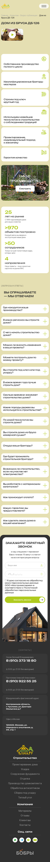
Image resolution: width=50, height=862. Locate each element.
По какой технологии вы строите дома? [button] (18, 421)
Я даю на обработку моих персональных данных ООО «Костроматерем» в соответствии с (24, 586)
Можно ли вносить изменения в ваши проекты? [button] (22, 346)
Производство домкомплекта (25, 783)
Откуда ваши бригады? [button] (18, 445)
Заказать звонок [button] (22, 600)
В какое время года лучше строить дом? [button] (19, 383)
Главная (4, 15)
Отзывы (25, 815)
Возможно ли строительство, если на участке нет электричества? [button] (21, 471)
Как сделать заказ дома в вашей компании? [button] (19, 521)
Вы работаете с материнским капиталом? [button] (21, 485)
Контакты (25, 825)
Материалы (25, 810)
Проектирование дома (25, 764)
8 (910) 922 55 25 (21, 681)
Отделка (25, 778)
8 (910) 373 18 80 (21, 660)
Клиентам (14, 15)
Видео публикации (28, 15)
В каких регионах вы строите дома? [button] (21, 321)
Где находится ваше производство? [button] (15, 308)
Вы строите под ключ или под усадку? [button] (21, 371)
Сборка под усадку (25, 792)
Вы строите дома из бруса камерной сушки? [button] (19, 433)
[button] (44, 6)
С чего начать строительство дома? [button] (21, 333)
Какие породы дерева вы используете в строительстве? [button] (22, 408)
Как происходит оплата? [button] (18, 497)
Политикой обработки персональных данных (21, 590)
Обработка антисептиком (25, 788)
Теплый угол (25, 797)
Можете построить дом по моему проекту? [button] (19, 358)
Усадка (25, 769)
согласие (20, 580)
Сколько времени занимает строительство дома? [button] (20, 396)
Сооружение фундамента (25, 773)
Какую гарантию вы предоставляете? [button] (15, 509)
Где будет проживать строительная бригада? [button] (18, 457)
